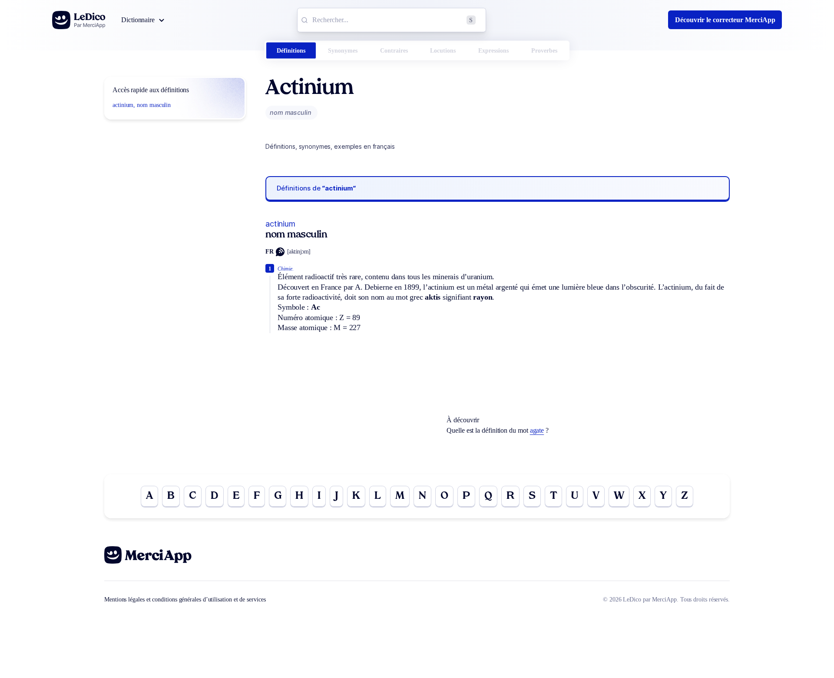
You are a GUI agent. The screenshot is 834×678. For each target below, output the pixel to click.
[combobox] (391, 20)
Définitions (291, 50)
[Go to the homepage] (79, 20)
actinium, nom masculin (142, 105)
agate (537, 430)
